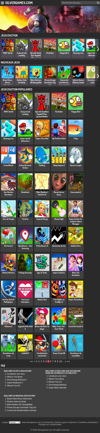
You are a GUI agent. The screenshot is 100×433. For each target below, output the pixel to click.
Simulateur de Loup (8, 354)
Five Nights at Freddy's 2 (59, 300)
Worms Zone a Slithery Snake (78, 81)
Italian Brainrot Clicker (25, 166)
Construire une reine (16, 374)
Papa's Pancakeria (76, 299)
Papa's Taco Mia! (42, 138)
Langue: (5, 422)
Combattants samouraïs (42, 354)
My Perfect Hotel (59, 138)
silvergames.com (19, 2)
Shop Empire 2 (59, 165)
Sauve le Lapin (75, 165)
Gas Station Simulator (8, 193)
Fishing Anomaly (25, 272)
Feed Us (25, 219)
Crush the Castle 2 (76, 326)
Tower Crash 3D (59, 353)
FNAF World (7, 53)
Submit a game (60, 422)
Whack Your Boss (14, 377)
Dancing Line (78, 53)
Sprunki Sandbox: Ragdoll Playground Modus (35, 56)
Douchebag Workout (57, 385)
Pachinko (50, 53)
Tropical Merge (42, 219)
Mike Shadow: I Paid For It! (42, 193)
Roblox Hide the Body (21, 81)
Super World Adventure (92, 54)
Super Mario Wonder (57, 388)
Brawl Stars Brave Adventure (7, 82)
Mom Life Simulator (76, 273)
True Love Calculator (25, 300)
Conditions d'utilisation (88, 422)
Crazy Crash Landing (22, 54)
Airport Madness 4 (15, 383)
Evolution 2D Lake (92, 81)
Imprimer (72, 422)
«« (31, 361)
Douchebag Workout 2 (16, 380)
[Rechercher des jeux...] (98, 3)
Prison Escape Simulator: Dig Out (50, 82)
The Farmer (8, 246)
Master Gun (42, 299)
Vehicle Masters (8, 272)
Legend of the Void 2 (25, 327)
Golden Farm (76, 246)
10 (60, 361)
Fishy (76, 138)
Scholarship (48, 422)
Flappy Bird (64, 53)
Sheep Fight (59, 219)
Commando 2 (75, 192)
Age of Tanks (42, 272)
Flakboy (42, 165)
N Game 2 (8, 326)
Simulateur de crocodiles (75, 354)
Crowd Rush (8, 165)
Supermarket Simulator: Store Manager (75, 221)
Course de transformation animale (64, 82)
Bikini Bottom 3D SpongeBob (36, 81)
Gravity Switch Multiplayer (8, 300)
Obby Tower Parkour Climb (59, 327)
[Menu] (2, 2)
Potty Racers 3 (42, 246)
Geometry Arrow (59, 246)
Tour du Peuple (8, 219)
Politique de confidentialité (50, 424)
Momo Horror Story (59, 193)
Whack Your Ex (13, 386)
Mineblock (25, 192)
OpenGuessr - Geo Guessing (25, 247)
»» (68, 361)
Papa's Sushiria (59, 272)
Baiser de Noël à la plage (42, 327)
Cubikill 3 (25, 353)
